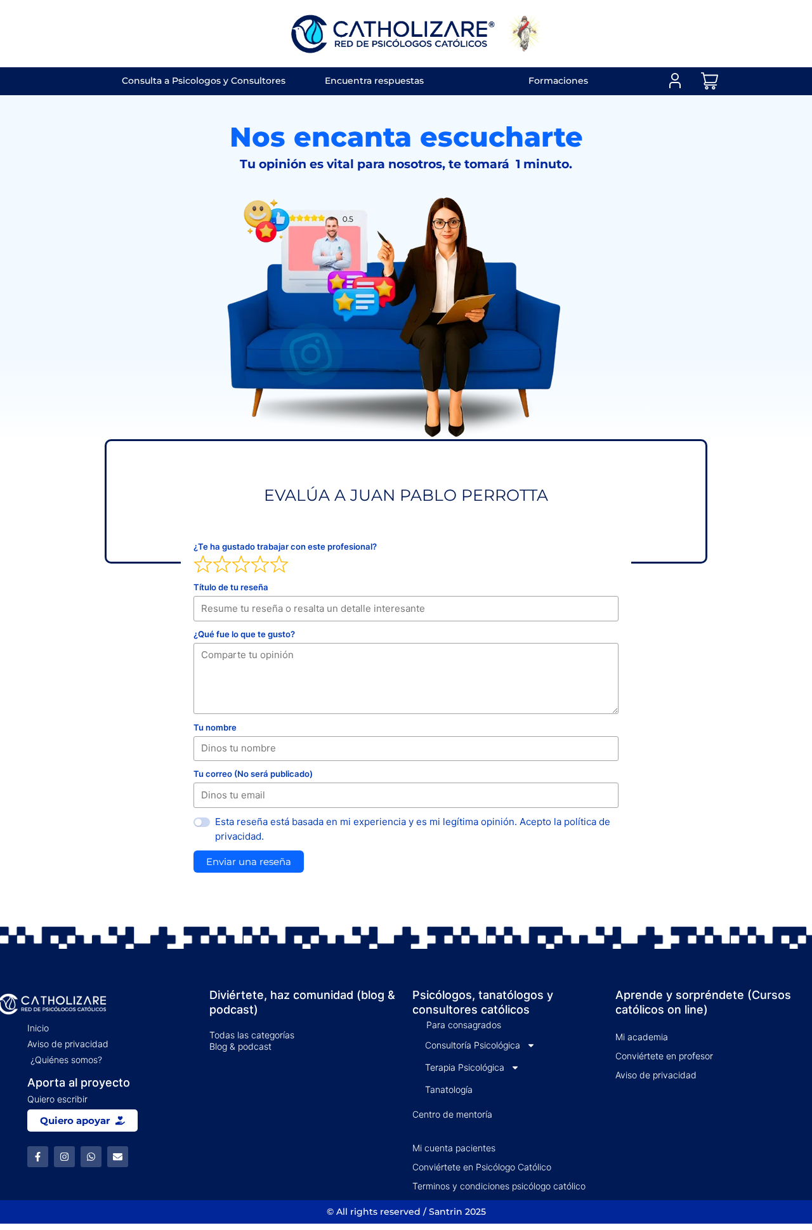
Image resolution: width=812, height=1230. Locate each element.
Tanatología (449, 1089)
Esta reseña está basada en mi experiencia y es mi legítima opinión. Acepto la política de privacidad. (412, 829)
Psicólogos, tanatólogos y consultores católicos (482, 1002)
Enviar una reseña (248, 862)
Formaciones (558, 80)
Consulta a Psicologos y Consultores (203, 80)
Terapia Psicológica (464, 1067)
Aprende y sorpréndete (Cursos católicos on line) (703, 1002)
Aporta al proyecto (78, 1082)
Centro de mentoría (452, 1114)
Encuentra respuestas (374, 80)
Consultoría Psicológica (472, 1045)
